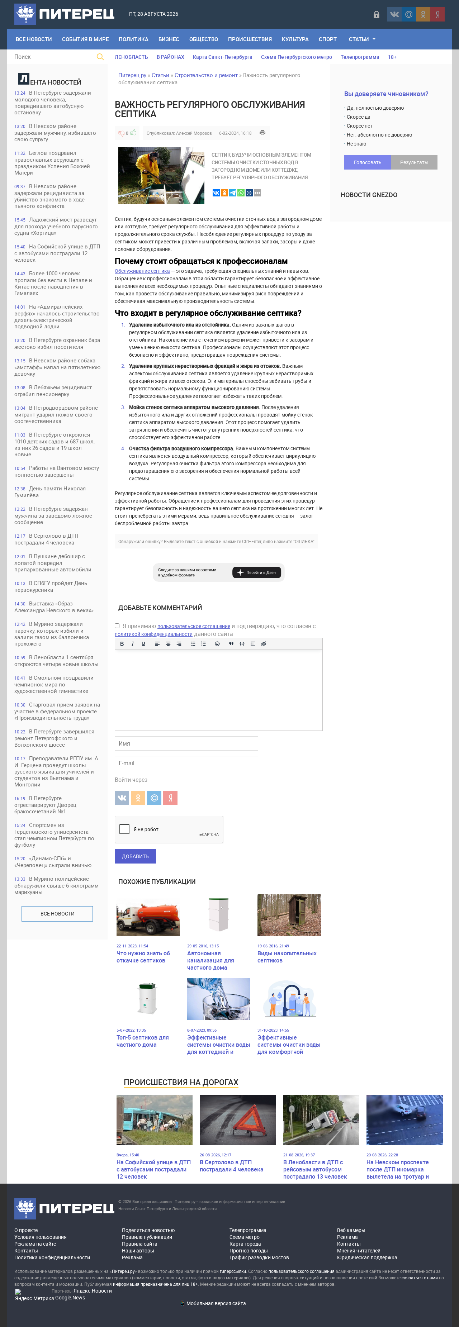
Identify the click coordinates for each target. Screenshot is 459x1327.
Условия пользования (40, 1236)
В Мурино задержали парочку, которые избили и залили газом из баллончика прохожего (51, 633)
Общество (203, 39)
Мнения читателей (358, 1250)
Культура (295, 39)
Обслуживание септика (142, 270)
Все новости (58, 913)
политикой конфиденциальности (154, 634)
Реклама (132, 1257)
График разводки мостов (259, 1257)
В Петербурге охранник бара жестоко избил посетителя (57, 343)
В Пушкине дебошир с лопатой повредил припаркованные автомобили (52, 562)
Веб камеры (351, 1230)
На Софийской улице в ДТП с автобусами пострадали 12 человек (57, 253)
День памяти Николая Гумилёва (50, 492)
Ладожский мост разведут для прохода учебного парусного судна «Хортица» (56, 226)
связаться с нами (420, 1277)
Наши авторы (138, 1250)
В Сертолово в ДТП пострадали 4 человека (46, 539)
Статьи (359, 39)
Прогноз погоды (249, 1250)
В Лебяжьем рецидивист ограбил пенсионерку (53, 391)
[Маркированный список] (193, 644)
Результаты (414, 162)
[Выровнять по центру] (168, 644)
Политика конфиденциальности (52, 1257)
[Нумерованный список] (203, 644)
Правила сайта (139, 1243)
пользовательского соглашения (302, 1271)
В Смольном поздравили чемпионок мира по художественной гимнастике (54, 684)
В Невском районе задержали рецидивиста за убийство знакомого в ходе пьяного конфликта (49, 195)
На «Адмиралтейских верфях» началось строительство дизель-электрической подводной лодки (57, 316)
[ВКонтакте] (394, 14)
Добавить (135, 856)
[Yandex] (437, 14)
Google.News (70, 1297)
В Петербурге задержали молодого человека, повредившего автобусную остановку (52, 102)
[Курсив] (132, 644)
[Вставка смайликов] (217, 644)
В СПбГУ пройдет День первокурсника (50, 586)
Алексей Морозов (194, 133)
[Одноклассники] (423, 14)
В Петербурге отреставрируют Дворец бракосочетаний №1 (45, 804)
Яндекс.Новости (93, 1290)
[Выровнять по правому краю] (179, 644)
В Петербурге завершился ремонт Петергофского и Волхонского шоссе (54, 738)
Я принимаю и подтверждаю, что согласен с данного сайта (215, 630)
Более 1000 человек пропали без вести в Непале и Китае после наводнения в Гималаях (53, 283)
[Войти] (376, 14)
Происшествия (250, 39)
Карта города (245, 1243)
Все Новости (34, 39)
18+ (392, 56)
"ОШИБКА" (303, 541)
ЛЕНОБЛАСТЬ (131, 56)
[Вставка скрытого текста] (263, 644)
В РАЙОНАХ (170, 56)
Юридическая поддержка (367, 1257)
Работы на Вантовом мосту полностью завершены (56, 471)
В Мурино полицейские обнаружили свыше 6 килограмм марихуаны (56, 885)
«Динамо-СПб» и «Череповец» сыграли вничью (52, 862)
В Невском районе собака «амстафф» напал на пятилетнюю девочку (57, 367)
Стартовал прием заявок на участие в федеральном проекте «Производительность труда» (57, 711)
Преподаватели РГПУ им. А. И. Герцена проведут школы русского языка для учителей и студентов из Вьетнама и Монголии (57, 771)
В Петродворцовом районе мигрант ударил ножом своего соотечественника (56, 414)
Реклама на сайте (35, 1243)
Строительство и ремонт (206, 75)
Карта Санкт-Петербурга (222, 56)
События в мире (85, 39)
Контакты (26, 1250)
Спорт (328, 39)
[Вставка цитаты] (231, 644)
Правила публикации (147, 1236)
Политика (133, 39)
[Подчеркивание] (143, 644)
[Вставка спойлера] (252, 644)
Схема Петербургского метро (296, 56)
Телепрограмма (360, 56)
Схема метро (245, 1236)
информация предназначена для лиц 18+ (155, 1284)
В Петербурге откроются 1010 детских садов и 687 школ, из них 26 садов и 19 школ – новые (54, 444)
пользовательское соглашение (193, 626)
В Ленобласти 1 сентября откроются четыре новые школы (56, 660)
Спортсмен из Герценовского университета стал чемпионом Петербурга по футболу (54, 834)
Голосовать (368, 162)
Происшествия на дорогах (181, 1082)
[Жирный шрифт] (122, 644)
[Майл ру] (409, 14)
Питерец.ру (132, 75)
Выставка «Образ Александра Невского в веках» (54, 607)
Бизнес (168, 39)
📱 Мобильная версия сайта (212, 1303)
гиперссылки (233, 1271)
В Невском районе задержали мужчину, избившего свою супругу (55, 132)
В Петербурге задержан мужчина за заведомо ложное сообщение (53, 515)
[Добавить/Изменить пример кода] (242, 644)
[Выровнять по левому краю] (157, 644)
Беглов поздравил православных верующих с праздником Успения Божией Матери (52, 162)
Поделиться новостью (148, 1230)
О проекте (26, 1230)
